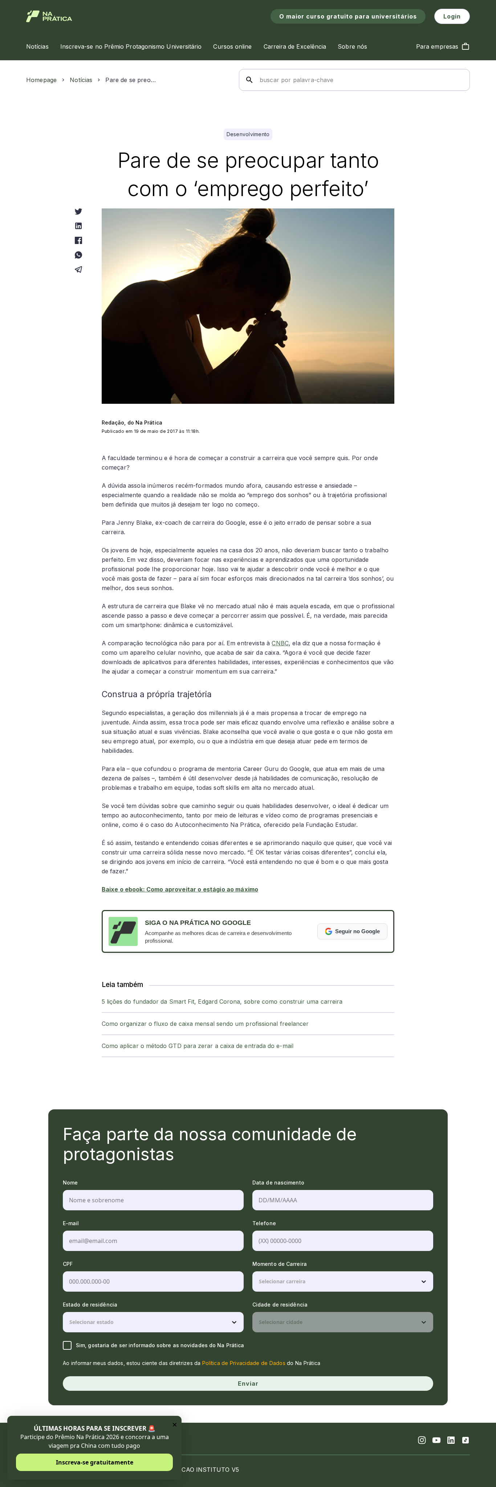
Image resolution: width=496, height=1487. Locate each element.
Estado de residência (90, 1304)
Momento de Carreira (279, 1264)
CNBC (280, 643)
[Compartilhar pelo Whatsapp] (78, 255)
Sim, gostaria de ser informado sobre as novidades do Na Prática (160, 1345)
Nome (70, 1182)
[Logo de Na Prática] (49, 16)
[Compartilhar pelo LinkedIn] (78, 226)
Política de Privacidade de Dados (243, 1363)
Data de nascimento (278, 1182)
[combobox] (259, 1281)
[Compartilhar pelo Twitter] (78, 211)
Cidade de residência (280, 1304)
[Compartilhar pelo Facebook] (78, 240)
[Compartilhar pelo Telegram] (78, 269)
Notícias (81, 80)
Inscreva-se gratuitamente (94, 1462)
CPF (68, 1264)
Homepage (41, 80)
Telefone (264, 1223)
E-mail (71, 1223)
